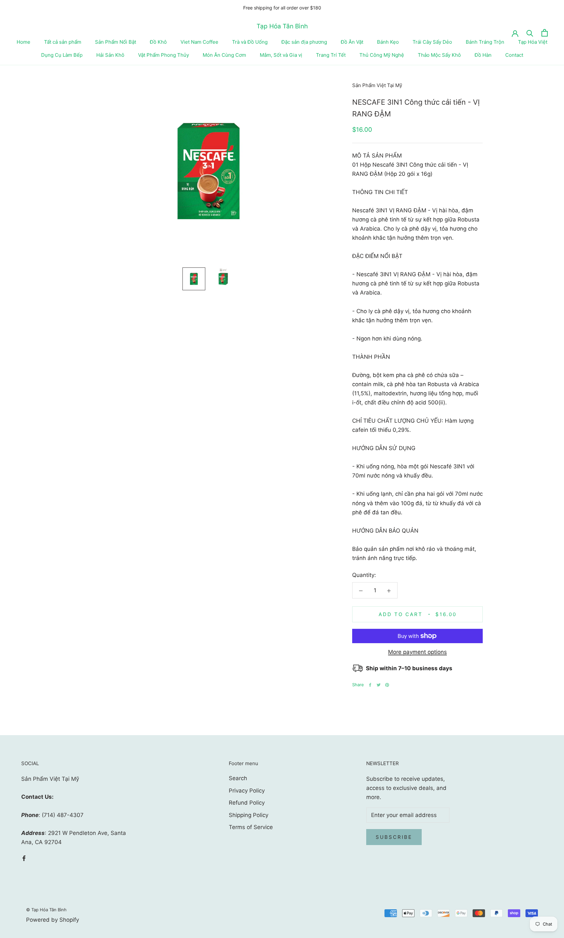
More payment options (417, 652)
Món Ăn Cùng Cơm (224, 55)
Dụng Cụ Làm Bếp (62, 55)
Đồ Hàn (483, 55)
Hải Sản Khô (110, 55)
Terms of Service (251, 827)
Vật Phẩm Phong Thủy (163, 55)
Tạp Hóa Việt (532, 42)
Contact (514, 55)
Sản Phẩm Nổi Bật (115, 42)
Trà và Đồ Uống (250, 42)
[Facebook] (370, 685)
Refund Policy (247, 802)
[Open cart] (544, 33)
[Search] (529, 32)
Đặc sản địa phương (304, 42)
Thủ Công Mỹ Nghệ (381, 55)
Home (23, 42)
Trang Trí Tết (331, 55)
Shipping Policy (248, 815)
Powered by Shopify (52, 919)
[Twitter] (379, 685)
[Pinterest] (387, 685)
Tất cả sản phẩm (62, 42)
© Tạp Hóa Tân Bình (46, 909)
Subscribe (394, 837)
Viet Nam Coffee (199, 42)
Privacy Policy (247, 790)
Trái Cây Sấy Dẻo (432, 42)
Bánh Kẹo (388, 42)
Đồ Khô (158, 42)
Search (238, 778)
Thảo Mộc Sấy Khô (439, 55)
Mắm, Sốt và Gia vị (281, 55)
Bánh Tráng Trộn (485, 42)
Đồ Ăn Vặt (352, 42)
